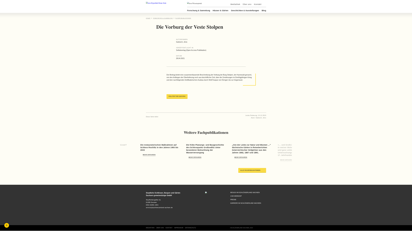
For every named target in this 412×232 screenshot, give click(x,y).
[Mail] (168, 117)
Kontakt (257, 4)
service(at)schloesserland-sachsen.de (159, 207)
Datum (179, 56)
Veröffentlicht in (184, 48)
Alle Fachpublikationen (250, 170)
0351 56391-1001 (152, 205)
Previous (127, 149)
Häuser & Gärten (220, 10)
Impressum (178, 228)
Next (284, 149)
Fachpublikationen (183, 18)
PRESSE (233, 199)
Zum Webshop (236, 196)
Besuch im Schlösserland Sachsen (245, 192)
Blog (264, 10)
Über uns (247, 4)
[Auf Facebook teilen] (161, 117)
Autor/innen (182, 39)
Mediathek (235, 4)
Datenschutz (190, 228)
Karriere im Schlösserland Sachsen (245, 203)
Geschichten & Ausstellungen (245, 10)
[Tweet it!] (164, 117)
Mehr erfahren (149, 155)
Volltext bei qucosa (177, 96)
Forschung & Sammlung (198, 10)
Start (148, 18)
